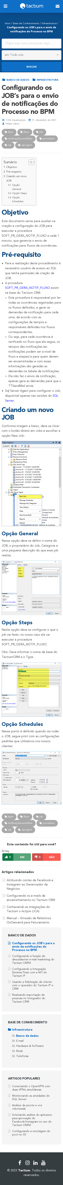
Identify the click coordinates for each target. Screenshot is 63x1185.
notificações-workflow (19, 138)
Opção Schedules (17, 199)
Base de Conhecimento (26, 23)
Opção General (16, 187)
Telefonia (22, 1056)
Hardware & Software (30, 1046)
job (41, 131)
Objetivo (11, 167)
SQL (9, 145)
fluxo (26, 131)
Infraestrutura (49, 23)
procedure (48, 138)
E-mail (20, 1041)
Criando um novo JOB (16, 178)
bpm (10, 131)
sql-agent (26, 145)
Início (7, 23)
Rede (19, 1051)
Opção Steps (19, 193)
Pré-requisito (14, 171)
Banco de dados (17, 79)
